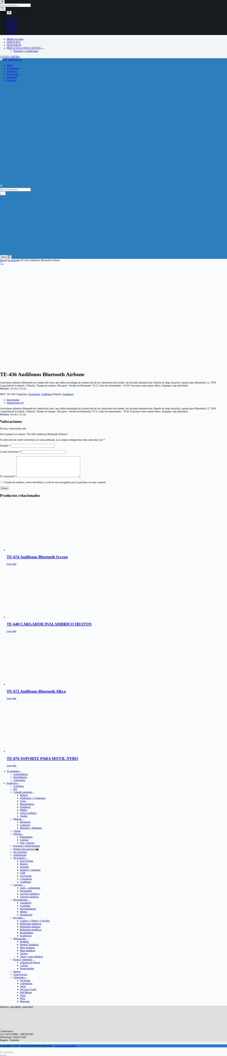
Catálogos (12, 77)
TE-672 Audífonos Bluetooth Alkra (36, 691)
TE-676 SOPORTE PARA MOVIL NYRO (42, 758)
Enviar (4, 488)
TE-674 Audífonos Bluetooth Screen (37, 557)
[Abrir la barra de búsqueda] (1, 186)
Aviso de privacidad (65, 1045)
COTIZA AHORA (10, 56)
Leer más (11, 564)
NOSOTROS (14, 45)
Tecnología (34, 394)
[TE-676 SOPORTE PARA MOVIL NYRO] (38, 751)
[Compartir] (8, 1052)
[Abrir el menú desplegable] (43, 48)
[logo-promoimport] (11, 59)
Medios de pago (15, 39)
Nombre (5, 445)
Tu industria (13, 68)
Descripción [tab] (13, 399)
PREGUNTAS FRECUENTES (24, 48)
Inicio (10, 65)
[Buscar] (3, 193)
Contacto (11, 80)
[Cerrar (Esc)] (11, 1052)
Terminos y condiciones (25, 51)
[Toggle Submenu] (20, 772)
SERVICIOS (13, 42)
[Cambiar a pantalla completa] (4, 1052)
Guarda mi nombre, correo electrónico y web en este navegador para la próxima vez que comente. (55, 482)
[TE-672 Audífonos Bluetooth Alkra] (38, 684)
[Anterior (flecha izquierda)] (1, 1055)
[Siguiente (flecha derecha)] (4, 1055)
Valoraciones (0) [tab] (15, 402)
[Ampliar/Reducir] (1, 1052)
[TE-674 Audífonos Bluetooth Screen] (38, 550)
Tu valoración (8, 476)
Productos (12, 71)
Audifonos (46, 394)
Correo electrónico (10, 451)
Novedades (12, 74)
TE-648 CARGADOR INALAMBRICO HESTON (49, 624)
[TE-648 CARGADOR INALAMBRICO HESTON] (38, 617)
